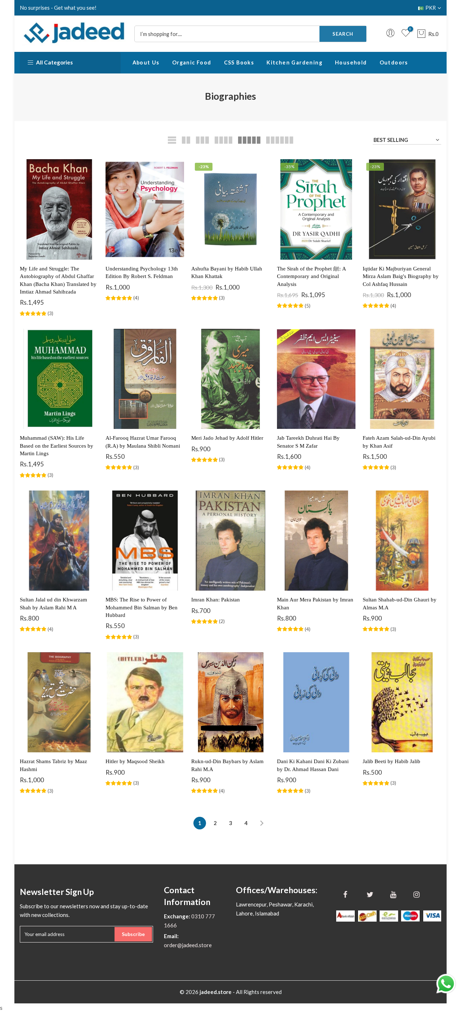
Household (351, 62)
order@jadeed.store (188, 945)
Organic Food (191, 62)
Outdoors (394, 62)
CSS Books (239, 62)
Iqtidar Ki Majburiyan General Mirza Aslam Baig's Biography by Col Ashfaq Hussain (401, 276)
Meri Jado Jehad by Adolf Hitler (227, 438)
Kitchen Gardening (294, 62)
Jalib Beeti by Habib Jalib (391, 761)
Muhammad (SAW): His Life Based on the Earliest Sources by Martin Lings (56, 445)
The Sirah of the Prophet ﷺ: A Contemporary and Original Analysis (311, 276)
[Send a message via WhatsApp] (446, 983)
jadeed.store (216, 992)
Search (342, 34)
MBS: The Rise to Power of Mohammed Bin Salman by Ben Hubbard (142, 607)
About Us (146, 62)
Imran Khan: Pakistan (215, 600)
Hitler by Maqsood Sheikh (135, 761)
